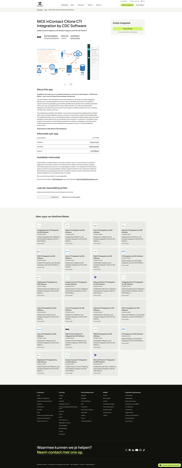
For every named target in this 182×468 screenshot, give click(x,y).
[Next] (71, 84)
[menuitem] (143, 1)
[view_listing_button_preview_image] (61, 62)
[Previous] (65, 84)
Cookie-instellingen (74, 464)
